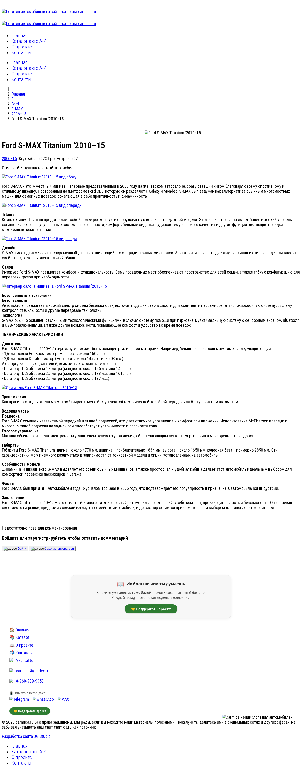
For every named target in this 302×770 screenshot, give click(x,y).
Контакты (21, 52)
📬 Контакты (21, 652)
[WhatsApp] (43, 699)
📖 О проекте (21, 645)
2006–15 (9, 158)
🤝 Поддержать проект (151, 609)
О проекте (21, 47)
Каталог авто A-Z (28, 41)
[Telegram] (19, 699)
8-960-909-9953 (30, 681)
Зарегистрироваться (59, 548)
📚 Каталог (19, 637)
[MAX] (63, 699)
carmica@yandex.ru (32, 670)
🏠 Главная (19, 629)
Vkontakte (24, 660)
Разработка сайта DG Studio (26, 736)
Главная (19, 35)
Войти (22, 548)
